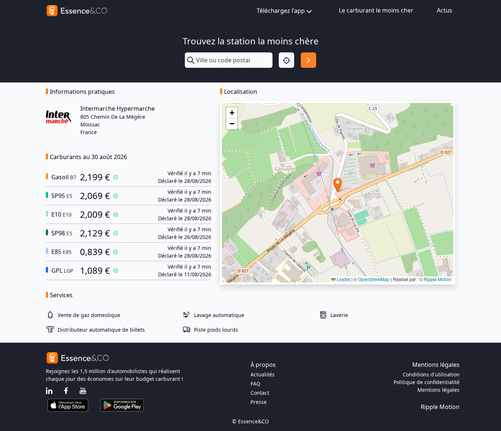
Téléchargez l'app (281, 11)
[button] (337, 185)
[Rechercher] (308, 60)
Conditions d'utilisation (431, 374)
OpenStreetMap (374, 279)
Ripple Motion (437, 279)
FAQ (255, 383)
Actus (444, 10)
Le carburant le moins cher (376, 10)
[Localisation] (286, 60)
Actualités (263, 374)
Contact (260, 392)
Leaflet (343, 279)
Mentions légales (438, 389)
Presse (259, 401)
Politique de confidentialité (427, 382)
